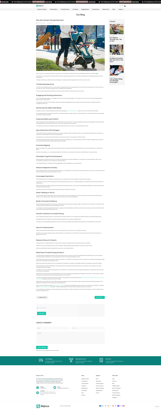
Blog (113, 383)
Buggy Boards (84, 388)
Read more (41, 313)
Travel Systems (84, 383)
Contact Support (100, 383)
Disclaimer (114, 397)
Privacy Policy (115, 390)
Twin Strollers (84, 381)
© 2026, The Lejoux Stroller (65, 405)
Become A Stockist (116, 388)
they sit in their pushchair (72, 110)
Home (113, 379)
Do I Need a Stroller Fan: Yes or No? (116, 39)
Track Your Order (99, 385)
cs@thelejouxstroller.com (63, 388)
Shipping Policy (99, 390)
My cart (97, 392)
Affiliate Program (115, 385)
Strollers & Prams (85, 379)
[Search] (120, 6)
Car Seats (83, 385)
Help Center (98, 381)
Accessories (84, 390)
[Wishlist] (122, 6)
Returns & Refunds (100, 388)
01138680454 (43, 388)
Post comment (42, 347)
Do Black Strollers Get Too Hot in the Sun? (116, 60)
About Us (114, 381)
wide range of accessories (58, 285)
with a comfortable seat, (44, 286)
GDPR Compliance (116, 395)
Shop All (83, 395)
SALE (82, 392)
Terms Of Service (116, 392)
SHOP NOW (20, 2)
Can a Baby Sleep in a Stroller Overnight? (116, 80)
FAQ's (97, 379)
